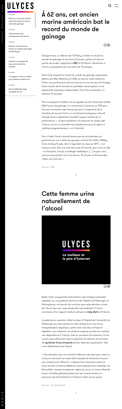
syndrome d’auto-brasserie (59, 342)
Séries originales (2, 22)
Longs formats (2, 37)
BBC (76, 63)
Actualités (2, 8)
